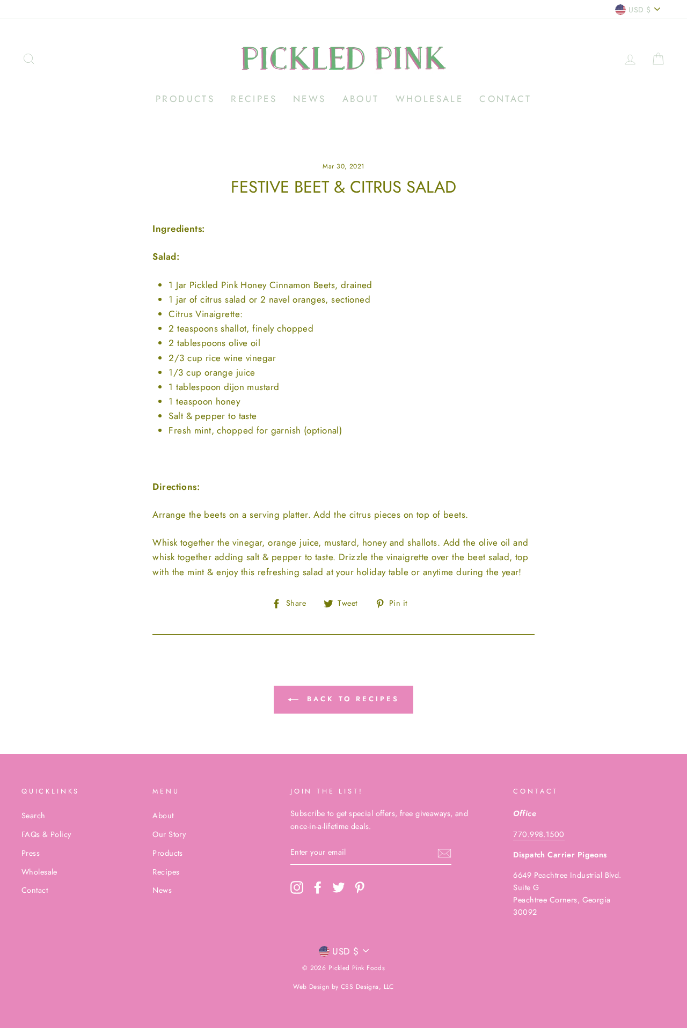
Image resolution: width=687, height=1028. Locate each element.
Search (33, 815)
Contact (505, 98)
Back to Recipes (351, 699)
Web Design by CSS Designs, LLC (343, 987)
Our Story (169, 834)
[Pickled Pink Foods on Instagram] (296, 887)
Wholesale (430, 98)
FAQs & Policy (46, 834)
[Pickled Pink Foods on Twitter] (338, 887)
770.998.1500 (538, 834)
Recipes (254, 98)
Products (185, 98)
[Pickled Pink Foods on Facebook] (317, 887)
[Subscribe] (444, 853)
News (309, 98)
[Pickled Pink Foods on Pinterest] (359, 887)
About (360, 98)
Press (30, 853)
